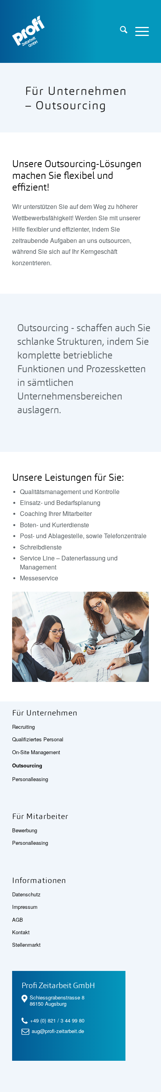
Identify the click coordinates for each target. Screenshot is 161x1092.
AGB (17, 919)
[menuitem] (119, 31)
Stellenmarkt (26, 944)
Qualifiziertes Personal (37, 739)
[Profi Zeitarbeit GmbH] (67, 31)
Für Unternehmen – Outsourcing (76, 98)
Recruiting (23, 726)
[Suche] (119, 31)
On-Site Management (36, 752)
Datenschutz (26, 894)
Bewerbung (24, 830)
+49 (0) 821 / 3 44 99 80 (57, 1020)
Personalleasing (30, 779)
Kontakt (21, 932)
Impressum (25, 906)
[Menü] (138, 31)
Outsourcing (27, 765)
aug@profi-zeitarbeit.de (58, 1031)
